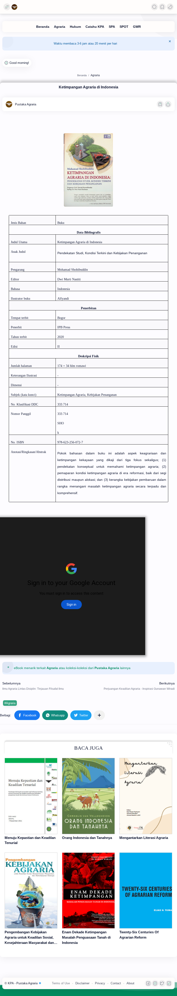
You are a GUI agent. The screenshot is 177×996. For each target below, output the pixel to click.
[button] (170, 6)
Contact (116, 983)
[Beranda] (42, 26)
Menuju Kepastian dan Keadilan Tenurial (30, 840)
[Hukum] (75, 26)
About (130, 983)
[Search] (154, 6)
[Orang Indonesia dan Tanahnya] (88, 796)
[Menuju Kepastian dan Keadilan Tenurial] (31, 796)
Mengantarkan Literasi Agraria (143, 838)
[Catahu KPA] (95, 26)
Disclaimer (82, 983)
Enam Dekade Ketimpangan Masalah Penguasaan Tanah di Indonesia (86, 937)
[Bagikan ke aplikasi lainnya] (99, 715)
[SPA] (112, 26)
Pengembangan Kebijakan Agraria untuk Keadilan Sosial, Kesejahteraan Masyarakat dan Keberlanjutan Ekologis (29, 937)
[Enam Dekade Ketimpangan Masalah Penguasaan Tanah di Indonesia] (88, 890)
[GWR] (137, 26)
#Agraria (9, 703)
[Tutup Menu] (169, 43)
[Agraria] (59, 26)
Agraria (52, 668)
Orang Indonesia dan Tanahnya (87, 838)
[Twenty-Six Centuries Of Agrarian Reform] (146, 890)
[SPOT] (124, 26)
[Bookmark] (162, 6)
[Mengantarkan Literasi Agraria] (146, 796)
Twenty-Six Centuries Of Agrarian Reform (139, 934)
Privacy (100, 983)
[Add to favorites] (160, 104)
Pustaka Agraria (106, 668)
